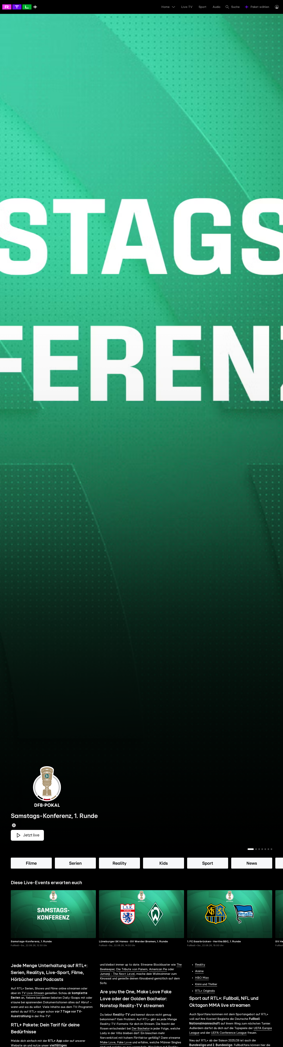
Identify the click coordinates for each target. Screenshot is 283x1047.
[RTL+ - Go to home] (19, 6)
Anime (199, 971)
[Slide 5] (265, 849)
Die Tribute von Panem (131, 969)
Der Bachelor (141, 1028)
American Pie (158, 969)
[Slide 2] (256, 849)
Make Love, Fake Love (115, 1042)
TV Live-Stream (33, 993)
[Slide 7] (271, 849)
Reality (200, 964)
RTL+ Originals (205, 990)
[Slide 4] (262, 849)
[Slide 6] (268, 849)
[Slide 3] (259, 849)
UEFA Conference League (229, 1032)
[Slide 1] (251, 849)
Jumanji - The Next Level (117, 973)
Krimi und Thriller (206, 984)
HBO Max (202, 977)
